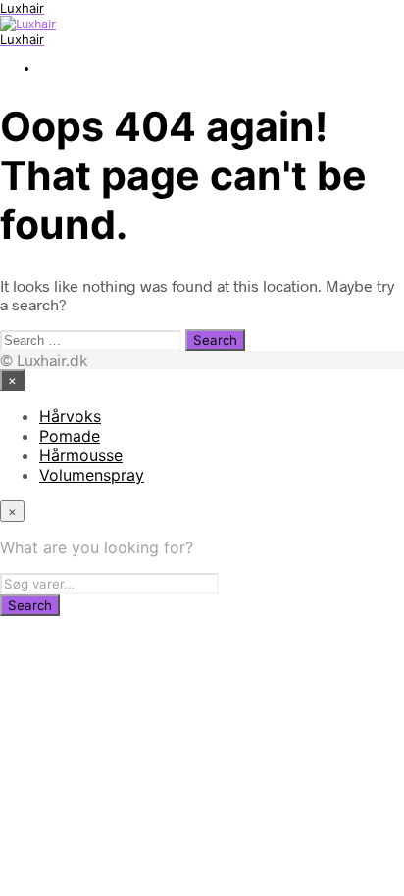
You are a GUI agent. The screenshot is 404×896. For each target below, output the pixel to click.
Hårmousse (81, 455)
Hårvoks (70, 416)
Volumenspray (91, 475)
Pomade (69, 436)
